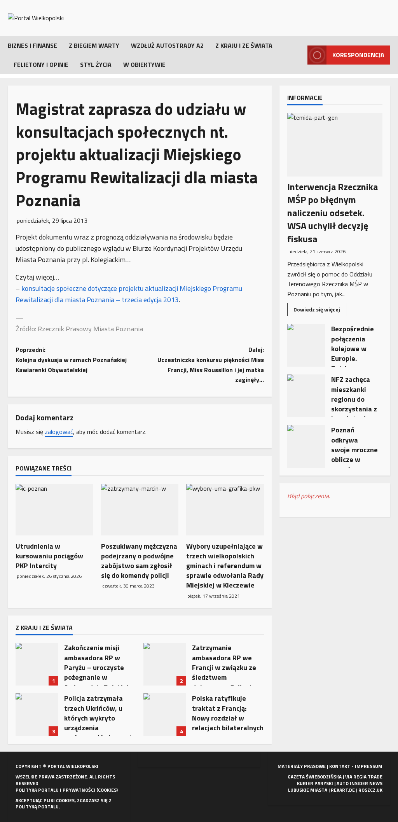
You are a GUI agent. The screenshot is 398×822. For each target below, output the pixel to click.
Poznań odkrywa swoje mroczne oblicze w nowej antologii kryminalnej (306, 446)
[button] (299, 55)
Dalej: (210, 364)
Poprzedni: (71, 359)
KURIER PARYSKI (315, 783)
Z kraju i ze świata (243, 45)
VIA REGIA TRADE (363, 776)
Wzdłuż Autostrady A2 (167, 45)
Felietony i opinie (41, 64)
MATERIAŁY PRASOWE (302, 766)
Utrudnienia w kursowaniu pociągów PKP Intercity (49, 556)
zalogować (59, 431)
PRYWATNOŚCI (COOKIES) (90, 790)
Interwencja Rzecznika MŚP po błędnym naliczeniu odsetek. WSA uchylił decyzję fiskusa (332, 213)
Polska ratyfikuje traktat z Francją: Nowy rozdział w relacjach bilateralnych (164, 714)
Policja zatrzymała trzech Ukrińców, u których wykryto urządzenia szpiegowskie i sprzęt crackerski (37, 714)
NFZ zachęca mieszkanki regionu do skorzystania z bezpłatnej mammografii (306, 395)
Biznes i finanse (32, 45)
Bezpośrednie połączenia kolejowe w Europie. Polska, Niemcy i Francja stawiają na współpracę (306, 345)
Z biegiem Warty (94, 45)
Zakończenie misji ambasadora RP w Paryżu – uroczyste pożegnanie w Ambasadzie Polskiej (37, 664)
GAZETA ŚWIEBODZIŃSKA (315, 776)
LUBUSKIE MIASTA (307, 790)
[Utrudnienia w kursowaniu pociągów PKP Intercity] (54, 509)
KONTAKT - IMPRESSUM (355, 766)
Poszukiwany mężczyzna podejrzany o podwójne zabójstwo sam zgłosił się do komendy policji (139, 561)
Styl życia (96, 64)
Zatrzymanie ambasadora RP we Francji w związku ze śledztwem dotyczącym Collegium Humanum (164, 664)
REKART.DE (343, 790)
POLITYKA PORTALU (37, 790)
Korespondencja (358, 54)
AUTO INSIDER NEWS (359, 783)
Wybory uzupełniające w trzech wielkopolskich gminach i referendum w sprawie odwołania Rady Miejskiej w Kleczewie (225, 566)
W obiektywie (144, 64)
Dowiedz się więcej (319, 310)
